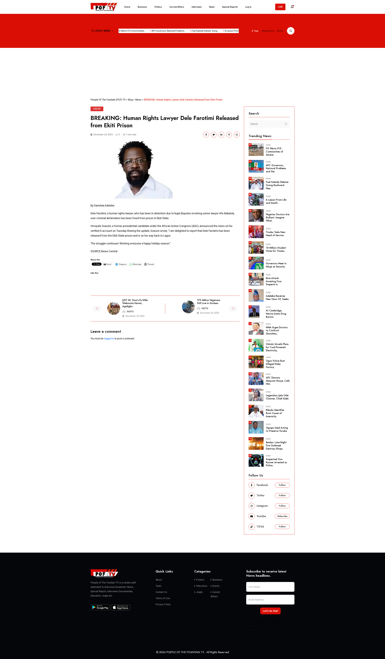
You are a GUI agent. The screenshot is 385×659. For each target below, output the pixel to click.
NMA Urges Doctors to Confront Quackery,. (277, 330)
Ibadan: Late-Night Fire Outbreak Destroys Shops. (276, 445)
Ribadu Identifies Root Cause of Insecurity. (275, 413)
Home (127, 7)
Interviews (197, 7)
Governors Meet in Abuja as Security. (276, 265)
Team (158, 586)
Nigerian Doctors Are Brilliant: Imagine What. (277, 217)
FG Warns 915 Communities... (123, 31)
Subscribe (282, 516)
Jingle (199, 592)
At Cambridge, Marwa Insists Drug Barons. (276, 314)
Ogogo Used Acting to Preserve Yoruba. (277, 429)
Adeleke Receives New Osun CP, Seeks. (277, 297)
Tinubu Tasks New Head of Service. (275, 233)
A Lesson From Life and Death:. (276, 201)
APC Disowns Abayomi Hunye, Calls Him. (278, 381)
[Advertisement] (192, 70)
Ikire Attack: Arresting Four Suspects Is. (274, 281)
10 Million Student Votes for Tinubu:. (276, 249)
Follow (282, 485)
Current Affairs (176, 7)
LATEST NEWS (102, 30)
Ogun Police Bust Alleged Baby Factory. (275, 364)
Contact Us (161, 592)
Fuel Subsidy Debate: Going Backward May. (277, 185)
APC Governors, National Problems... (160, 31)
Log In (248, 7)
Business (142, 7)
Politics (158, 7)
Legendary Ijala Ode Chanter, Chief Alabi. (277, 397)
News (212, 7)
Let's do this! (270, 610)
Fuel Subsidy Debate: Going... (196, 31)
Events (216, 586)
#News (97, 109)
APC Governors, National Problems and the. (276, 168)
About (159, 579)
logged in (109, 338)
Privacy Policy (163, 604)
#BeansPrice (268, 30)
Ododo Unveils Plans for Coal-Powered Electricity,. (277, 347)
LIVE (280, 6)
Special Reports (230, 7)
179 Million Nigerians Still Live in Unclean (208, 301)
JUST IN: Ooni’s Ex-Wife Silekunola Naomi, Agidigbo (135, 303)
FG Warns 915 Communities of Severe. (274, 152)
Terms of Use (163, 598)
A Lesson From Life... (225, 31)
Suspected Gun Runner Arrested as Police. (276, 462)
